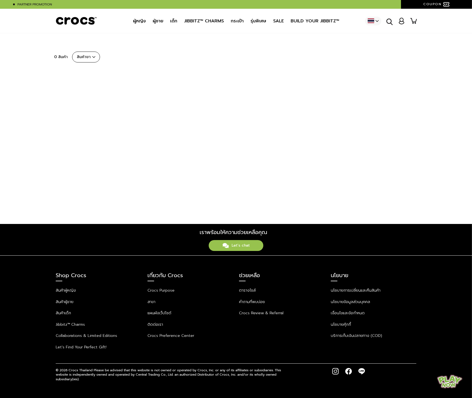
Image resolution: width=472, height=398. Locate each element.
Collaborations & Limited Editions (86, 336)
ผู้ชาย (158, 21)
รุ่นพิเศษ (258, 21)
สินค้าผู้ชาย (64, 302)
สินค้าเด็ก (63, 313)
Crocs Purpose (161, 290)
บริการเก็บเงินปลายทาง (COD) (356, 336)
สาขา (151, 302)
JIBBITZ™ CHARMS (204, 21)
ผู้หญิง (139, 21)
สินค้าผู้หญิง (66, 290)
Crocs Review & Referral (261, 313)
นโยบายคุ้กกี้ (341, 324)
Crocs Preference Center (171, 336)
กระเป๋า (237, 21)
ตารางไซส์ (247, 290)
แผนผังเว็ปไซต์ (159, 313)
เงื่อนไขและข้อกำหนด (348, 313)
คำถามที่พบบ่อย (252, 302)
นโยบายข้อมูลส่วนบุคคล (350, 302)
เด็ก (173, 21)
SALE (278, 21)
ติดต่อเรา (155, 324)
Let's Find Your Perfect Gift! (81, 347)
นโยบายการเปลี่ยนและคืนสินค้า (355, 290)
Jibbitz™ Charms (70, 324)
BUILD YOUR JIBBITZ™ (315, 21)
